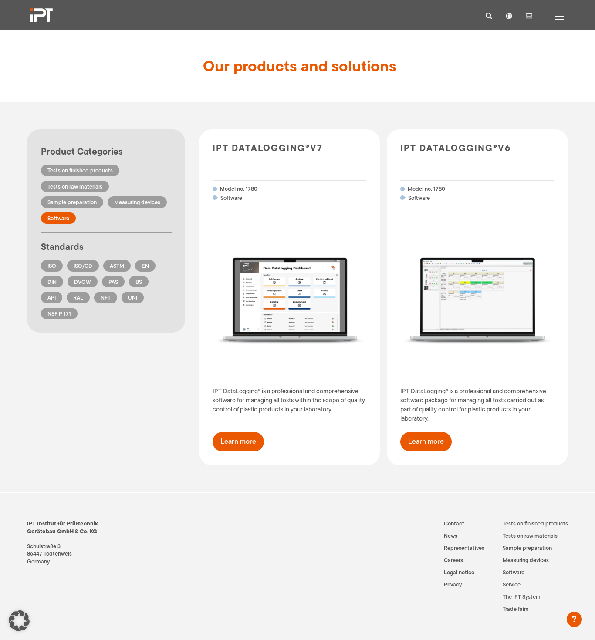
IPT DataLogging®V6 (455, 148)
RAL (78, 297)
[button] (19, 621)
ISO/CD (83, 265)
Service (512, 584)
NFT (106, 297)
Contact (454, 523)
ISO (51, 265)
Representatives (464, 547)
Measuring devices (137, 202)
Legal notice (459, 572)
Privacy (453, 584)
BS (138, 281)
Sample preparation (72, 202)
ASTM (117, 265)
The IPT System (522, 596)
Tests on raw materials (74, 186)
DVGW (82, 281)
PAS (113, 281)
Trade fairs (515, 608)
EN (145, 265)
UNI (132, 297)
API (51, 297)
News (450, 535)
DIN (52, 281)
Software (58, 218)
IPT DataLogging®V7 (268, 148)
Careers (453, 560)
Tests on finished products (80, 170)
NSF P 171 (59, 313)
